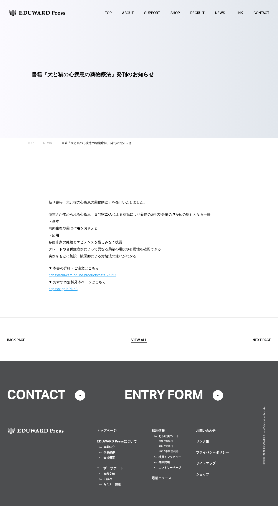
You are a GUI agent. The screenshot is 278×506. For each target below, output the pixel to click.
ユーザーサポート (110, 468)
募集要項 (164, 462)
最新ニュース (162, 478)
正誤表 (108, 479)
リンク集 (202, 441)
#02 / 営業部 (166, 446)
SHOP (175, 13)
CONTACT (261, 13)
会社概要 (109, 457)
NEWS (220, 13)
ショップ (202, 474)
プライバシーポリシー (212, 452)
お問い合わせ (206, 430)
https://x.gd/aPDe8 (63, 289)
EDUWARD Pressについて (117, 441)
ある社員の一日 (169, 436)
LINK (239, 13)
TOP (108, 13)
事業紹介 (109, 447)
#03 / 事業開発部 (169, 451)
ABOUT (128, 13)
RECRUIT (197, 13)
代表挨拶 (109, 452)
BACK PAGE (16, 340)
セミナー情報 (112, 484)
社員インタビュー (170, 457)
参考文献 (109, 473)
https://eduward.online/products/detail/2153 (82, 275)
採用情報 (158, 430)
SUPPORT (152, 13)
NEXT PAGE (262, 340)
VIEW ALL (139, 340)
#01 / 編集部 (166, 440)
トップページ (107, 430)
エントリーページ (170, 467)
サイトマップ (206, 463)
